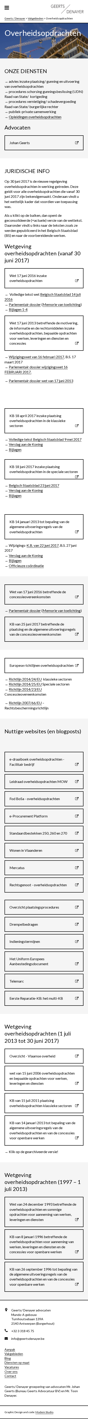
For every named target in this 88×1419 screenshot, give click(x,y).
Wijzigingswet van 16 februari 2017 (36, 357)
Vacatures (12, 1367)
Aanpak (10, 1349)
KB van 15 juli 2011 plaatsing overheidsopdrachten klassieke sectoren (40, 1103)
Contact (10, 1376)
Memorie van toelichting (62, 304)
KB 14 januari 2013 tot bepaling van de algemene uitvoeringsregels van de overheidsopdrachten (39, 526)
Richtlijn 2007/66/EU (25, 703)
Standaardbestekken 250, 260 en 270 (38, 833)
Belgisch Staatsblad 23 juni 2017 (34, 485)
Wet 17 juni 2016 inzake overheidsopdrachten (28, 278)
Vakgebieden (14, 1354)
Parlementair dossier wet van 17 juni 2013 (41, 380)
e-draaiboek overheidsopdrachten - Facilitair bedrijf (36, 761)
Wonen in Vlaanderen (25, 850)
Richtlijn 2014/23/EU (25, 689)
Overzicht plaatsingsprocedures (34, 907)
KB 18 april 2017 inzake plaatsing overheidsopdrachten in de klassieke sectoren (37, 420)
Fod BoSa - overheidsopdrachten (34, 798)
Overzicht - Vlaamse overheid (32, 1056)
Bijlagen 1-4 (18, 309)
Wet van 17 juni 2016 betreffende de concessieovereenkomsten (37, 594)
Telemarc (16, 981)
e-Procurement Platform (28, 816)
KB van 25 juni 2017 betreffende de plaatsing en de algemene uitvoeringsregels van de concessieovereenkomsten (42, 629)
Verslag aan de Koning (26, 444)
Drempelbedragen (23, 924)
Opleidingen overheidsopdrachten (35, 117)
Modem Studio (44, 1412)
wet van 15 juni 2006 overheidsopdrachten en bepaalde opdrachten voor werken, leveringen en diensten (42, 1078)
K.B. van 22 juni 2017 (43, 545)
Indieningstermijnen (24, 941)
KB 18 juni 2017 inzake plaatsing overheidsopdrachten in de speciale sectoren (43, 469)
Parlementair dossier (25, 304)
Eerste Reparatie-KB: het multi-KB (36, 998)
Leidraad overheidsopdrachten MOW (38, 781)
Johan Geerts (19, 143)
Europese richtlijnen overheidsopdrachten (41, 665)
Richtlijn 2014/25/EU (25, 684)
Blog (8, 1358)
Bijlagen (15, 449)
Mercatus (17, 867)
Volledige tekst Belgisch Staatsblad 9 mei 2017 (45, 439)
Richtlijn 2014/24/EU (25, 679)
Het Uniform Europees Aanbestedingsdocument (28, 961)
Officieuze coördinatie (26, 565)
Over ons (11, 1371)
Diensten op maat (17, 1362)
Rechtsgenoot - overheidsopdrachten (38, 885)
